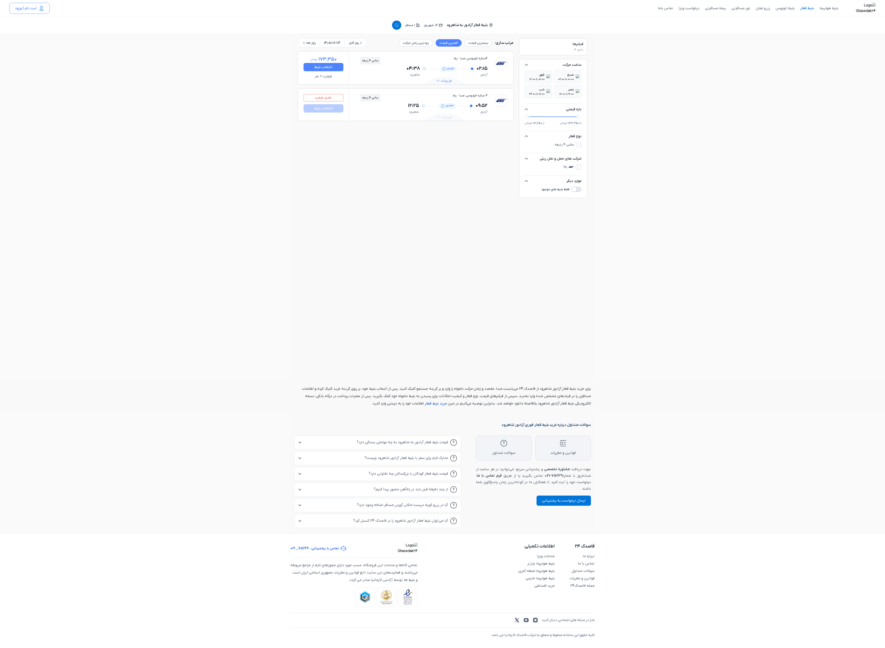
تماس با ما (586, 563)
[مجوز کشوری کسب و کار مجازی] (365, 597)
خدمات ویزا (546, 556)
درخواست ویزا (688, 8)
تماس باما (665, 8)
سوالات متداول (583, 571)
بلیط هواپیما (829, 8)
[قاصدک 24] (861, 8)
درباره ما (589, 556)
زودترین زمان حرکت (416, 43)
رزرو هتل (763, 8)
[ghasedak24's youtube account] (526, 620)
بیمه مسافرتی (715, 8)
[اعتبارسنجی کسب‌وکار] (408, 597)
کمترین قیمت (449, 43)
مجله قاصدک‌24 (582, 585)
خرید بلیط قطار (435, 403)
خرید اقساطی (544, 585)
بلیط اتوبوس (785, 8)
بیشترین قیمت (478, 43)
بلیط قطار (807, 8)
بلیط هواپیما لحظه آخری (536, 571)
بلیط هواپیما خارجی (540, 578)
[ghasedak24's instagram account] (535, 620)
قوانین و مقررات (582, 578)
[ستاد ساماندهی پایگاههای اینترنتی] (386, 597)
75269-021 (553, 475)
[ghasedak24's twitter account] (517, 620)
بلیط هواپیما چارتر (541, 563)
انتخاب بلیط (323, 67)
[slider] (527, 116)
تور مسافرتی (741, 8)
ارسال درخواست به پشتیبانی (563, 500)
